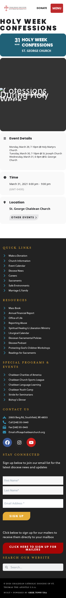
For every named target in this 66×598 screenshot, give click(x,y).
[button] (56, 8)
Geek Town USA (37, 592)
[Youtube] (31, 442)
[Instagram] (19, 442)
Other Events (22, 217)
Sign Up (16, 516)
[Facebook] (7, 442)
